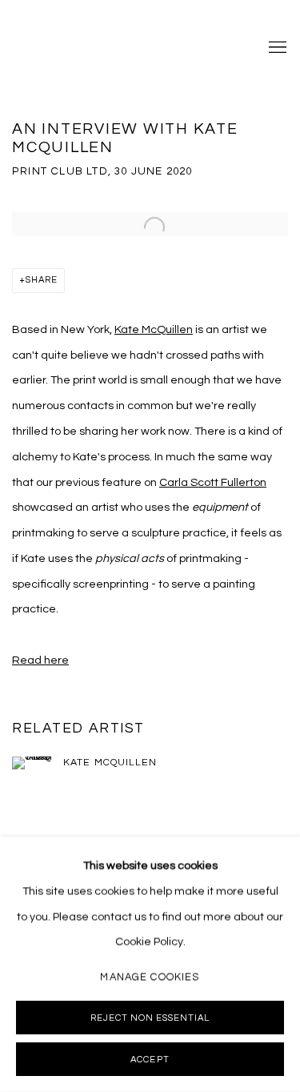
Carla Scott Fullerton (212, 482)
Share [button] (42, 279)
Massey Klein (76, 48)
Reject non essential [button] (150, 1018)
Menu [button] (276, 48)
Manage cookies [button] (149, 976)
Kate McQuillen (153, 329)
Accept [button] (149, 1059)
